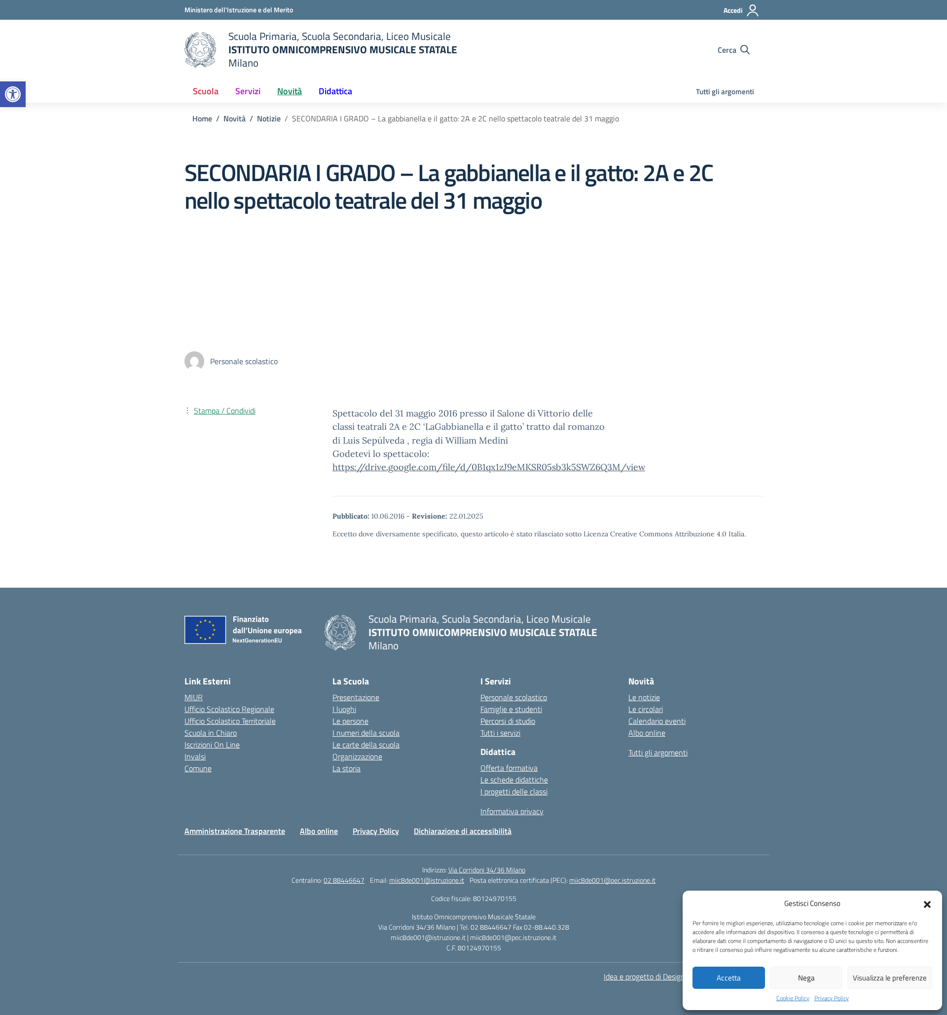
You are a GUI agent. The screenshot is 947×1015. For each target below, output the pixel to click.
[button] (13, 94)
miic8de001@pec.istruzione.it (612, 880)
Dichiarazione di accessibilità (462, 831)
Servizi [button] (247, 91)
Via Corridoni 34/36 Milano (486, 870)
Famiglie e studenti (511, 709)
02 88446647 (344, 880)
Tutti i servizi (500, 733)
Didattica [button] (335, 91)
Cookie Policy (792, 998)
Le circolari (645, 709)
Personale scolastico (513, 697)
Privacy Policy (831, 998)
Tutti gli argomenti (725, 91)
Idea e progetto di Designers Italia (658, 976)
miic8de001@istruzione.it (426, 880)
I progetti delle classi (513, 791)
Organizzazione (357, 756)
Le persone (350, 721)
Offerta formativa (509, 768)
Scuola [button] (206, 91)
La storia (346, 768)
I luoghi (344, 709)
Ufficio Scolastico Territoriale (230, 721)
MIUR (193, 697)
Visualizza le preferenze (890, 977)
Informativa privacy (512, 811)
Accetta (729, 977)
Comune (198, 768)
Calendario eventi (657, 721)
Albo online (646, 733)
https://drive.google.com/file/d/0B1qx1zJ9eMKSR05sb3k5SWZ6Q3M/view (488, 467)
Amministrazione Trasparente (234, 831)
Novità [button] (289, 91)
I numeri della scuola (366, 733)
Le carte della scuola (366, 745)
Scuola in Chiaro (210, 733)
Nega (806, 977)
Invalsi (195, 756)
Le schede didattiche (514, 780)
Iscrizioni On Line (212, 745)
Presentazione (355, 697)
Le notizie (644, 697)
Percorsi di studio (507, 721)
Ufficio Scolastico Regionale (229, 709)
